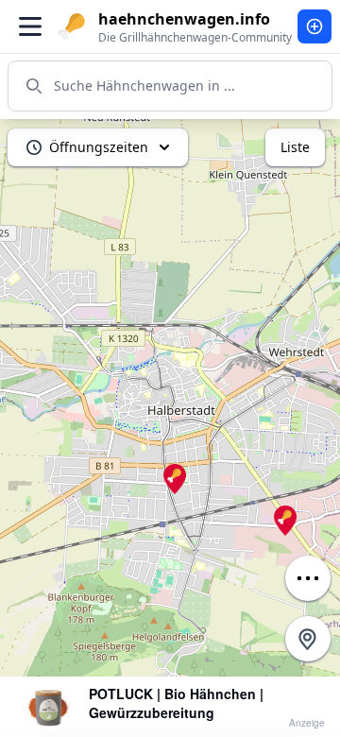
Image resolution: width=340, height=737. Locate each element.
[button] (175, 479)
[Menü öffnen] (30, 26)
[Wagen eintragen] (314, 26)
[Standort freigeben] (308, 638)
